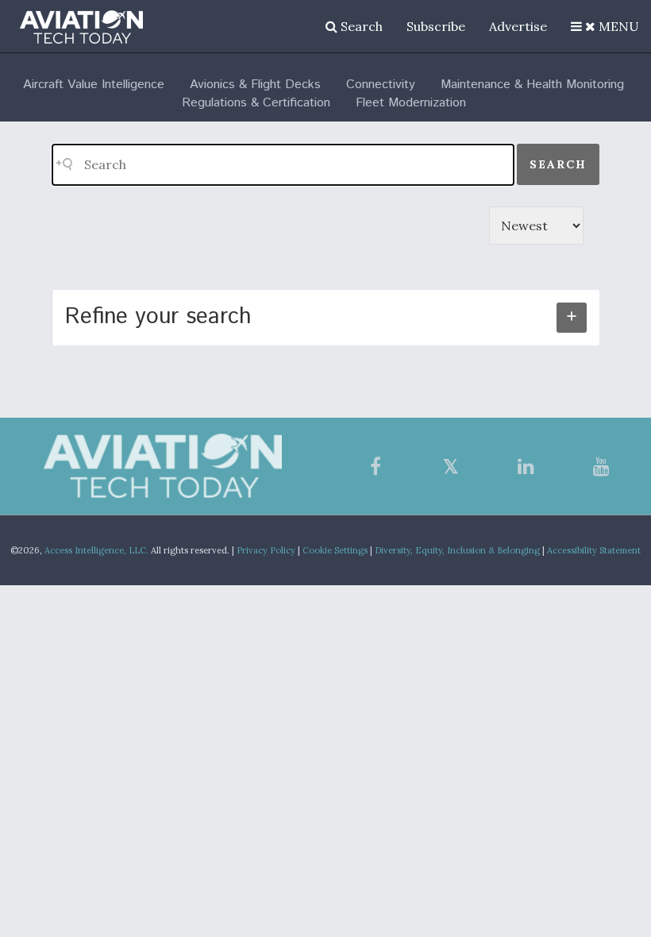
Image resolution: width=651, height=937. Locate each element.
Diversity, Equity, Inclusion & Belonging (457, 550)
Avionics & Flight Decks (255, 84)
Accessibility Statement (594, 550)
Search (360, 26)
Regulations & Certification (256, 103)
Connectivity (380, 84)
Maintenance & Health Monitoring (532, 84)
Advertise (518, 26)
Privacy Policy (266, 550)
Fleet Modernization (411, 103)
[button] (605, 26)
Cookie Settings (335, 550)
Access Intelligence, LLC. (96, 550)
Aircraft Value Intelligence (93, 84)
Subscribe (435, 26)
